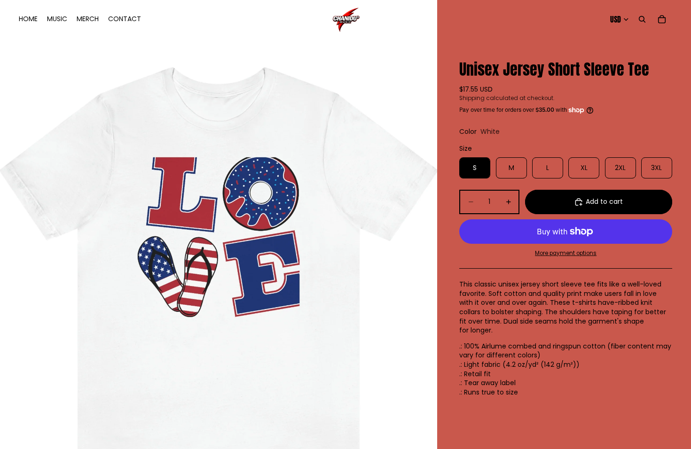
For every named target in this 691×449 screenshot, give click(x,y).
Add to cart (604, 201)
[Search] (642, 19)
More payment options (566, 253)
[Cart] (662, 19)
